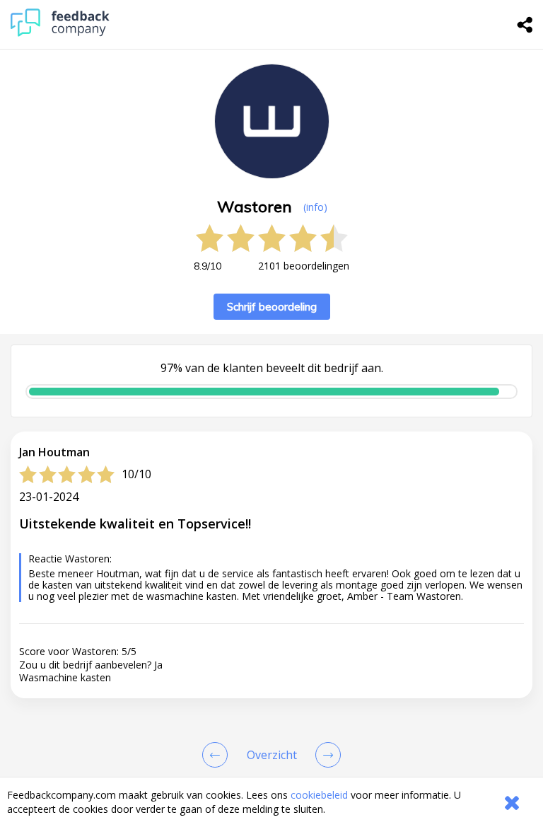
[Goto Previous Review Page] (217, 755)
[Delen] (525, 24)
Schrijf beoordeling (272, 306)
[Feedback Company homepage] (60, 33)
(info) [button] (315, 207)
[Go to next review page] (325, 755)
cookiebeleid (319, 795)
